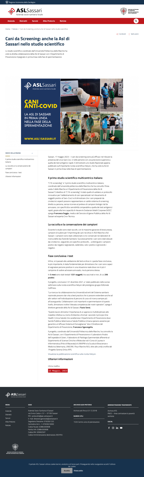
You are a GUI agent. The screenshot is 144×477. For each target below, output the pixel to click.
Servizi (35, 20)
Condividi (122, 34)
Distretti (23, 20)
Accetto (67, 470)
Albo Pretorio (49, 20)
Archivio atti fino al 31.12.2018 (85, 410)
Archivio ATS (112, 410)
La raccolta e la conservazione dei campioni (17, 167)
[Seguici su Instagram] (113, 427)
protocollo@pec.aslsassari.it (42, 416)
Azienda (11, 20)
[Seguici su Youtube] (121, 427)
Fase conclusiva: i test (13, 172)
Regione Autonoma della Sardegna (22, 2)
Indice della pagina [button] (13, 153)
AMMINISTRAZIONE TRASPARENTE (120, 405)
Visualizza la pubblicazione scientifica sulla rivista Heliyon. (72, 354)
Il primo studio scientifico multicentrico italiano (19, 160)
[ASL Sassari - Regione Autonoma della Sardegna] (17, 394)
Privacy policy (78, 470)
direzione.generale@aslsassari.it (46, 418)
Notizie (63, 20)
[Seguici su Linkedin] (117, 427)
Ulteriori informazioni (13, 176)
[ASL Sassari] (6, 2)
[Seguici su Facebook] (109, 427)
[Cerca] (136, 21)
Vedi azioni (134, 34)
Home (7, 29)
